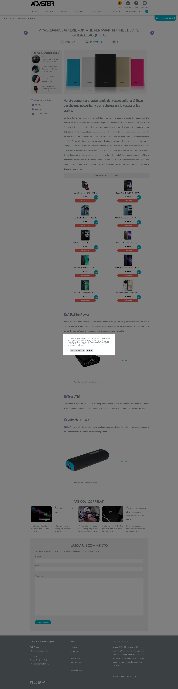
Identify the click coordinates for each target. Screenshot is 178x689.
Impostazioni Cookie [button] (77, 350)
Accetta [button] (89, 350)
